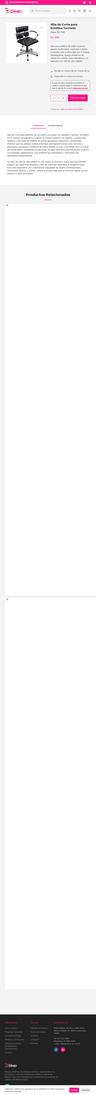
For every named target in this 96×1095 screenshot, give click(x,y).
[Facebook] (90, 2)
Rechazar (85, 1090)
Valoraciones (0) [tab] (55, 126)
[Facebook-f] (56, 1049)
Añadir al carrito (77, 98)
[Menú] (90, 11)
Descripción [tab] (38, 126)
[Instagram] (84, 2)
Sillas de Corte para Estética (71, 109)
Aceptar (74, 1090)
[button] (41, 27)
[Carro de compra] (85, 11)
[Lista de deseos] (79, 11)
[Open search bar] (69, 11)
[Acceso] (75, 11)
